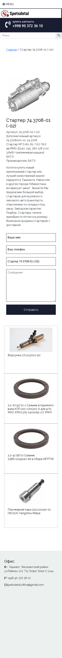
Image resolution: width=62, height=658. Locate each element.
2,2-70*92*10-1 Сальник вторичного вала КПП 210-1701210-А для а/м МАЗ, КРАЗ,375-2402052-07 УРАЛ (31, 409)
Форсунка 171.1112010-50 (24, 355)
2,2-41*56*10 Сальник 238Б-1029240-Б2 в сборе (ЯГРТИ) (31, 457)
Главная (11, 49)
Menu (9, 4)
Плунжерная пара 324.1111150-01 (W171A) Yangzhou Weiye (29, 511)
